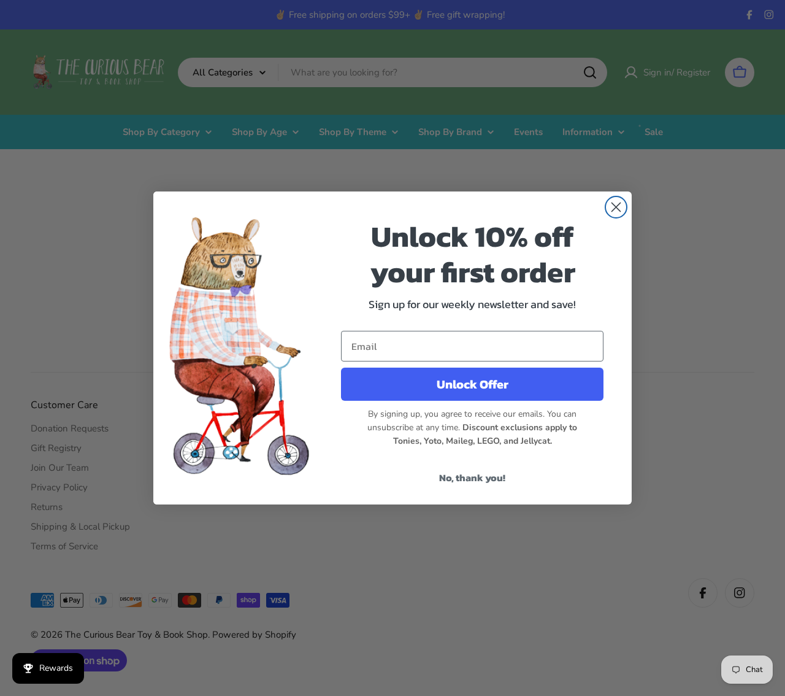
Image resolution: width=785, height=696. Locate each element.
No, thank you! (472, 477)
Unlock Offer (472, 384)
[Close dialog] (616, 207)
